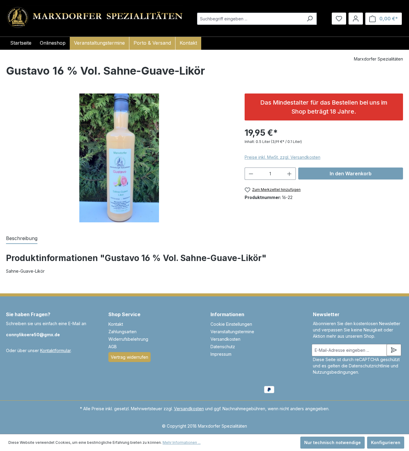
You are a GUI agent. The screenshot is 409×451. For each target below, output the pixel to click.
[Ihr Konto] (356, 19)
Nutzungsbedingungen (335, 372)
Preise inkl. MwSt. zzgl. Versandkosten (282, 157)
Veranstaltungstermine (232, 331)
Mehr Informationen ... (182, 442)
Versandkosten (225, 339)
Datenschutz (222, 346)
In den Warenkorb (351, 174)
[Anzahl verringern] (251, 174)
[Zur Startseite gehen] (94, 17)
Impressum (220, 354)
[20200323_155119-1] (119, 157)
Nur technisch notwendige (332, 442)
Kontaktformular (55, 350)
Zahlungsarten (122, 331)
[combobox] (250, 19)
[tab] (21, 238)
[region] (119, 157)
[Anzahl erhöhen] (289, 174)
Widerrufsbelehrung (128, 339)
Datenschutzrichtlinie (369, 365)
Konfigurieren (385, 442)
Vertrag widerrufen (129, 357)
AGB (112, 346)
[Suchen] (310, 19)
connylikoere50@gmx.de (33, 334)
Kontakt (115, 324)
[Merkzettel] (339, 19)
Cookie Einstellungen (231, 324)
